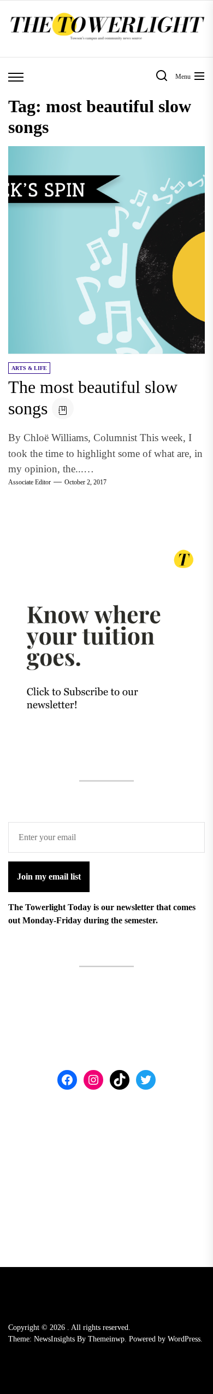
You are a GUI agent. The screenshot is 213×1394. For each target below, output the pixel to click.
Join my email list (49, 876)
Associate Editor (29, 482)
